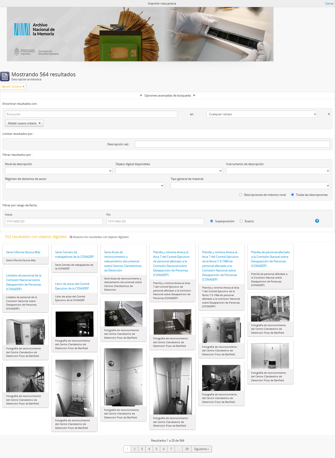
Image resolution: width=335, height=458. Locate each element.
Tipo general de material (187, 179)
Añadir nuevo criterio (22, 123)
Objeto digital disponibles (133, 164)
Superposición (224, 221)
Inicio (8, 214)
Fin (108, 214)
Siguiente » (201, 449)
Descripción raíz (118, 144)
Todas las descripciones (311, 195)
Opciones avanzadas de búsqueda (167, 95)
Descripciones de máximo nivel (264, 195)
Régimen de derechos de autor (25, 179)
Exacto (249, 221)
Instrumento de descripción (245, 164)
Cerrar (329, 3)
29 (186, 449)
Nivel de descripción (18, 164)
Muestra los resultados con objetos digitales (100, 237)
